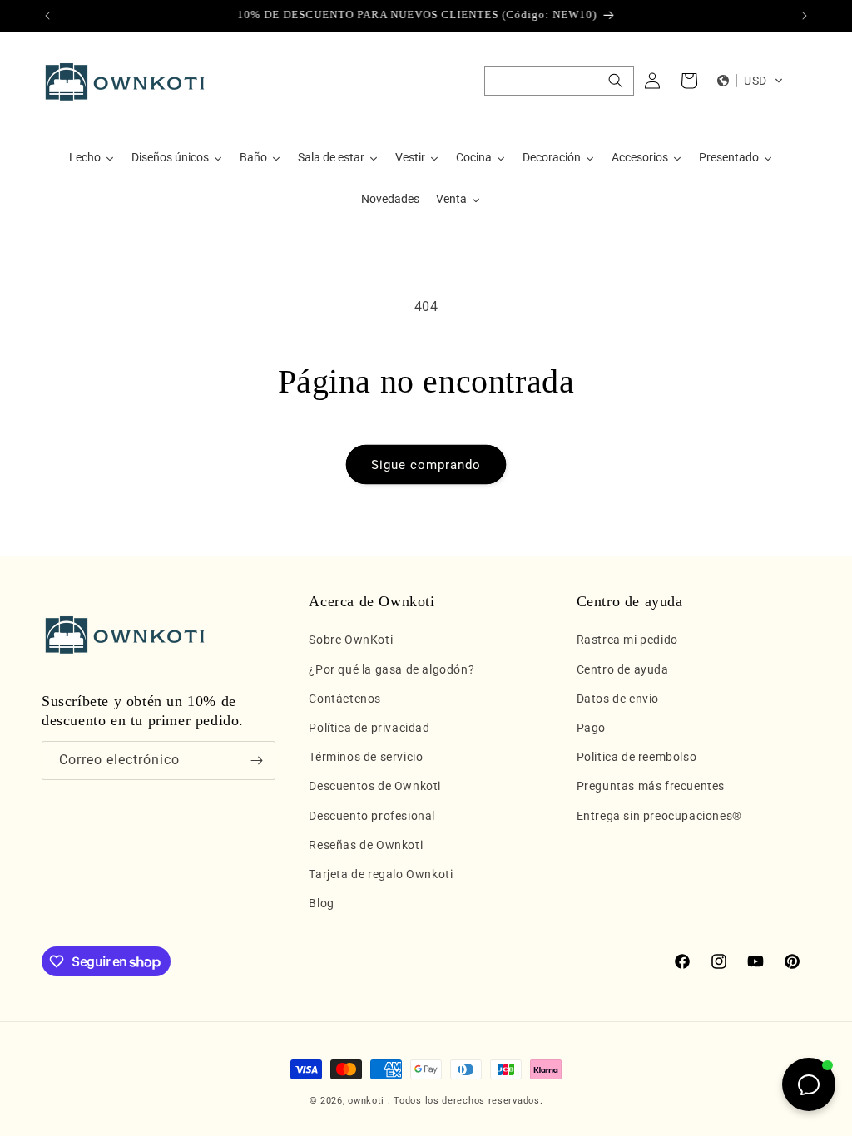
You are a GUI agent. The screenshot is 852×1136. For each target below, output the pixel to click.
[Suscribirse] (256, 760)
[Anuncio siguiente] (804, 16)
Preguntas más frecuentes (651, 786)
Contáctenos (345, 698)
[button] (559, 81)
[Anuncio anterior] (47, 16)
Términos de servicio (366, 756)
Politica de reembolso (637, 756)
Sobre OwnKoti (351, 639)
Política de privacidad (369, 727)
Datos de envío (618, 698)
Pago (591, 727)
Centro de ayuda (623, 669)
